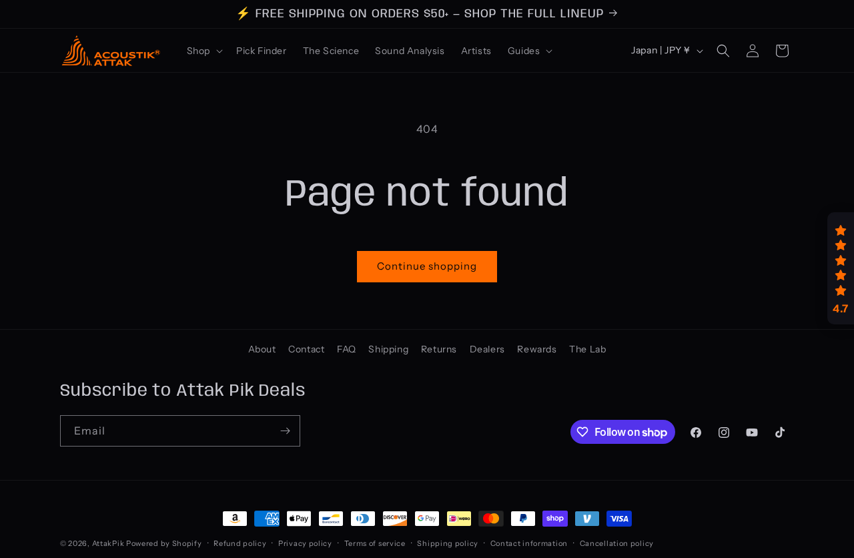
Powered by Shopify (164, 543)
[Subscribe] (285, 431)
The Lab (587, 349)
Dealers (487, 349)
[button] (203, 51)
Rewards (536, 349)
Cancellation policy (617, 543)
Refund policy (240, 543)
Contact (306, 349)
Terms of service (375, 543)
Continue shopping (427, 266)
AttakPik (108, 543)
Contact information (529, 543)
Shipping (388, 349)
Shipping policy (447, 543)
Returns (439, 349)
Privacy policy (305, 543)
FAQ (346, 349)
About (262, 349)
